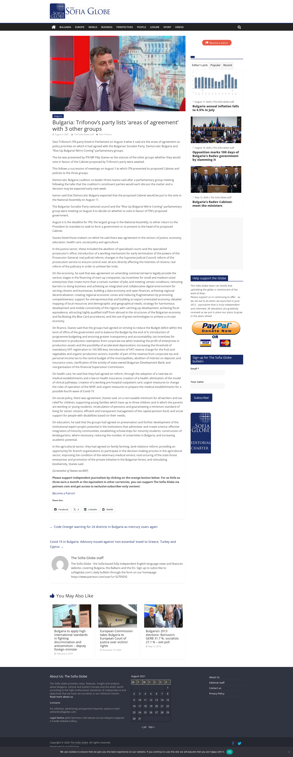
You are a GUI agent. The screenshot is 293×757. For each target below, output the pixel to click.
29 (167, 712)
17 (139, 706)
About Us (214, 677)
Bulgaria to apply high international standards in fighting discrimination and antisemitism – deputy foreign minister (71, 640)
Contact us (215, 688)
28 (162, 712)
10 (139, 700)
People (141, 27)
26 (151, 712)
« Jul (144, 727)
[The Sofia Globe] (53, 27)
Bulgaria (65, 27)
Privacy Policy (216, 693)
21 (162, 706)
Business (106, 27)
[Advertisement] (217, 243)
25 (145, 712)
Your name (197, 381)
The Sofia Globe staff (84, 134)
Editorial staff (216, 682)
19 (151, 706)
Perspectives (124, 27)
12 (151, 700)
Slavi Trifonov (105, 134)
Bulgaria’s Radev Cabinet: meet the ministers (212, 204)
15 (167, 700)
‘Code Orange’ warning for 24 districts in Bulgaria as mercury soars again (104, 527)
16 (134, 706)
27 (156, 712)
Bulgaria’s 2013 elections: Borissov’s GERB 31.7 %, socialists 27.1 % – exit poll (162, 636)
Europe (79, 27)
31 (139, 718)
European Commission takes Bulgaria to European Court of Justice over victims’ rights (116, 638)
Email (195, 368)
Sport (167, 27)
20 (156, 706)
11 (145, 700)
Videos (179, 27)
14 (162, 700)
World (93, 27)
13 (156, 700)
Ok (229, 751)
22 (167, 706)
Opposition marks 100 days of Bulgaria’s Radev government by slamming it (215, 155)
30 (134, 718)
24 (139, 712)
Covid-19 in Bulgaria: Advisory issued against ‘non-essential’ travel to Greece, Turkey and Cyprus (113, 544)
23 (134, 712)
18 (145, 706)
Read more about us (61, 696)
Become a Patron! (63, 493)
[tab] (200, 66)
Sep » (152, 727)
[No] (288, 752)
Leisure (154, 27)
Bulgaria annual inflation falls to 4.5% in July (215, 108)
